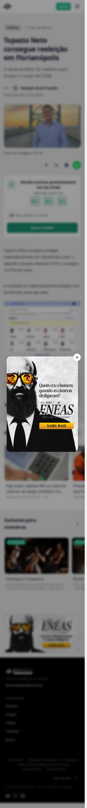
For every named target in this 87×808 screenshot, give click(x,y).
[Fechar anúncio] (77, 357)
